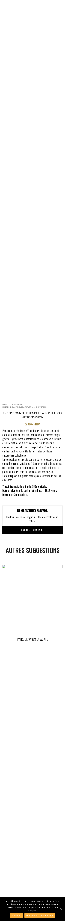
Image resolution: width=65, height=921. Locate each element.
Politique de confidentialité (39, 915)
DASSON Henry (32, 424)
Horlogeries (17, 404)
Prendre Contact (32, 529)
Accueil (5, 404)
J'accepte (16, 915)
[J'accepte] (61, 909)
